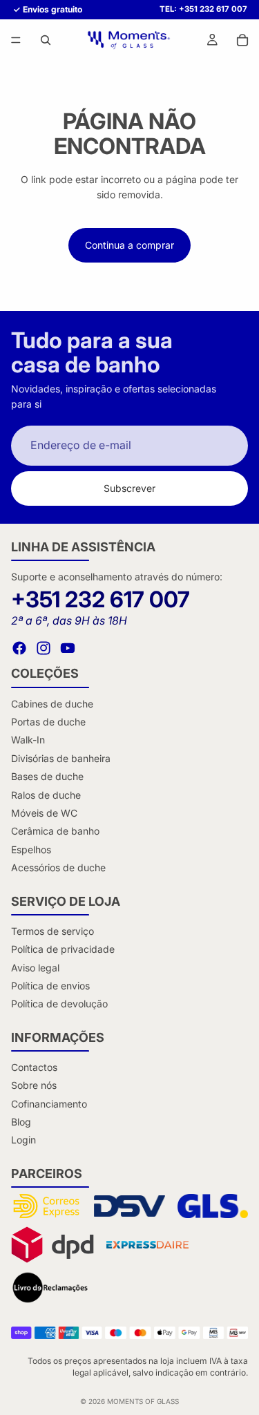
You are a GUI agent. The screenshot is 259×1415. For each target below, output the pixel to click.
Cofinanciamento (49, 1104)
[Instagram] (43, 648)
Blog (21, 1122)
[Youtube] (67, 648)
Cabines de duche (52, 704)
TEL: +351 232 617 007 (203, 9)
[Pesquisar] (45, 40)
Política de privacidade (63, 949)
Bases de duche (47, 776)
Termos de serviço (52, 931)
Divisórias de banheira (61, 758)
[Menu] (16, 41)
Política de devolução (59, 1003)
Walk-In (28, 740)
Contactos (34, 1067)
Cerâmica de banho (55, 831)
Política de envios (50, 985)
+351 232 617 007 (100, 599)
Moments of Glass (143, 1401)
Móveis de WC (44, 813)
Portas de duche (48, 722)
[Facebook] (19, 648)
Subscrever (129, 488)
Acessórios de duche (58, 867)
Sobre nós (34, 1085)
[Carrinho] (242, 40)
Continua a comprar (129, 245)
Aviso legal (35, 968)
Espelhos (31, 849)
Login (23, 1140)
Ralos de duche (46, 795)
